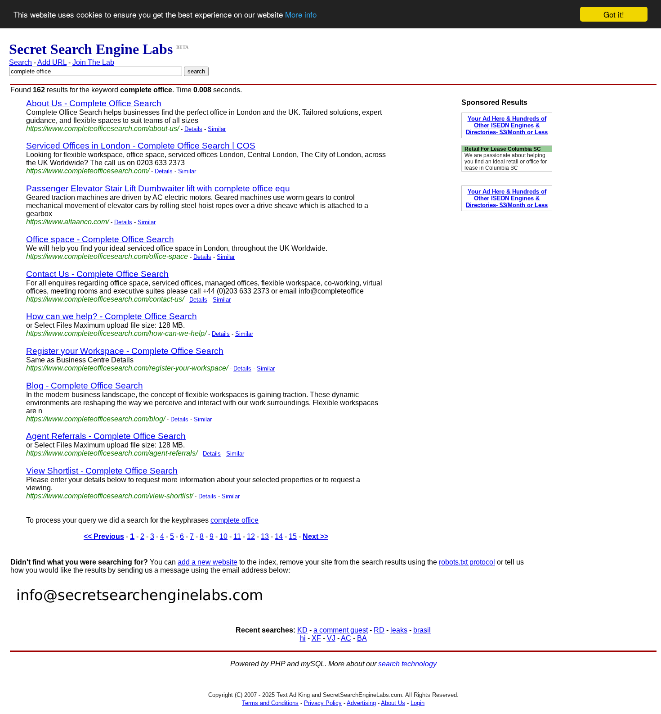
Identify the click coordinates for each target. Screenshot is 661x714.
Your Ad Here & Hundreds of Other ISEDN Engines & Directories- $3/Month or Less (507, 125)
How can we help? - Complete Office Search (111, 316)
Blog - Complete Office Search (84, 385)
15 (293, 536)
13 (265, 536)
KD (302, 630)
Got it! (613, 14)
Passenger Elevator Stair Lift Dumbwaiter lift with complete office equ (158, 188)
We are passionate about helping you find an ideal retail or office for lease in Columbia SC (505, 161)
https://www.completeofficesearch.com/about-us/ (102, 128)
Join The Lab (93, 62)
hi (303, 638)
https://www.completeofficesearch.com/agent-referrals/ (111, 453)
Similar (217, 129)
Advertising (361, 703)
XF (316, 638)
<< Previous (104, 536)
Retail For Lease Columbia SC (502, 149)
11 (237, 536)
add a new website (207, 562)
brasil (422, 630)
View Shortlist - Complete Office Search (102, 470)
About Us (393, 703)
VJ (331, 638)
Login (417, 703)
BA (362, 638)
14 (279, 536)
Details (193, 129)
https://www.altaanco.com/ (67, 222)
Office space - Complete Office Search (100, 239)
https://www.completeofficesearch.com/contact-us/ (105, 299)
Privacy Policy (323, 703)
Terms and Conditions (270, 703)
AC (346, 638)
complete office (234, 520)
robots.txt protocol (467, 562)
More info (301, 14)
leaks (398, 630)
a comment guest (340, 630)
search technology (407, 664)
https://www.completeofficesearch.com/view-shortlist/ (109, 496)
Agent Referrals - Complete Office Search (106, 436)
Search (20, 62)
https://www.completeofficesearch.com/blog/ (95, 419)
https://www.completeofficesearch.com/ (87, 171)
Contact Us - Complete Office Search (97, 274)
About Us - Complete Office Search (93, 103)
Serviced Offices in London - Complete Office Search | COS (140, 145)
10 (223, 536)
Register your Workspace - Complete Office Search (124, 351)
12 (251, 536)
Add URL (52, 62)
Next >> (315, 536)
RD (379, 630)
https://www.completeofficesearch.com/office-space (107, 256)
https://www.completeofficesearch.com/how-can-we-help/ (116, 333)
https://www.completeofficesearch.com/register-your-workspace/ (127, 368)
